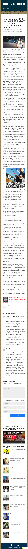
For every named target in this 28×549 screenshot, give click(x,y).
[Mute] (21, 442)
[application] (14, 437)
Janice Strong (10, 316)
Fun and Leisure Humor (18, 29)
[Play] (4, 442)
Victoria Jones (16, 547)
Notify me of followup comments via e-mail (14, 400)
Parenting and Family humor (9, 31)
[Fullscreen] (23, 442)
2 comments (19, 31)
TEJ (5, 29)
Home (2, 11)
